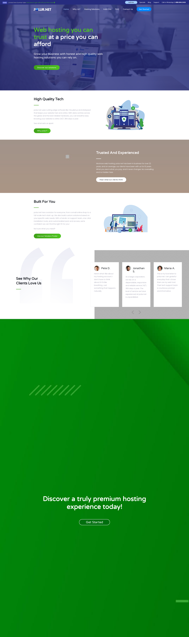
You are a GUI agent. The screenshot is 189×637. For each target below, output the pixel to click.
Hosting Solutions (91, 9)
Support (156, 2)
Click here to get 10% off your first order (40, 2)
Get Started (144, 9)
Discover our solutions (46, 67)
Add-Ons (107, 9)
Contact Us (128, 9)
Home (66, 9)
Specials (142, 2)
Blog (149, 2)
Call (163, 2)
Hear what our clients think (111, 180)
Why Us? (76, 9)
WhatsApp (170, 2)
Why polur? (42, 131)
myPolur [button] (131, 2)
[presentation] (132, 312)
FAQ (117, 9)
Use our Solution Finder (47, 236)
